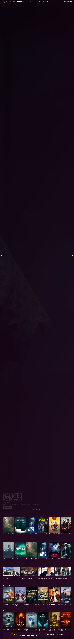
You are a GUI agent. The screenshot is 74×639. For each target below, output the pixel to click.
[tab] (33, 509)
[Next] (72, 255)
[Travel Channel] (6, 2)
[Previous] (1, 255)
